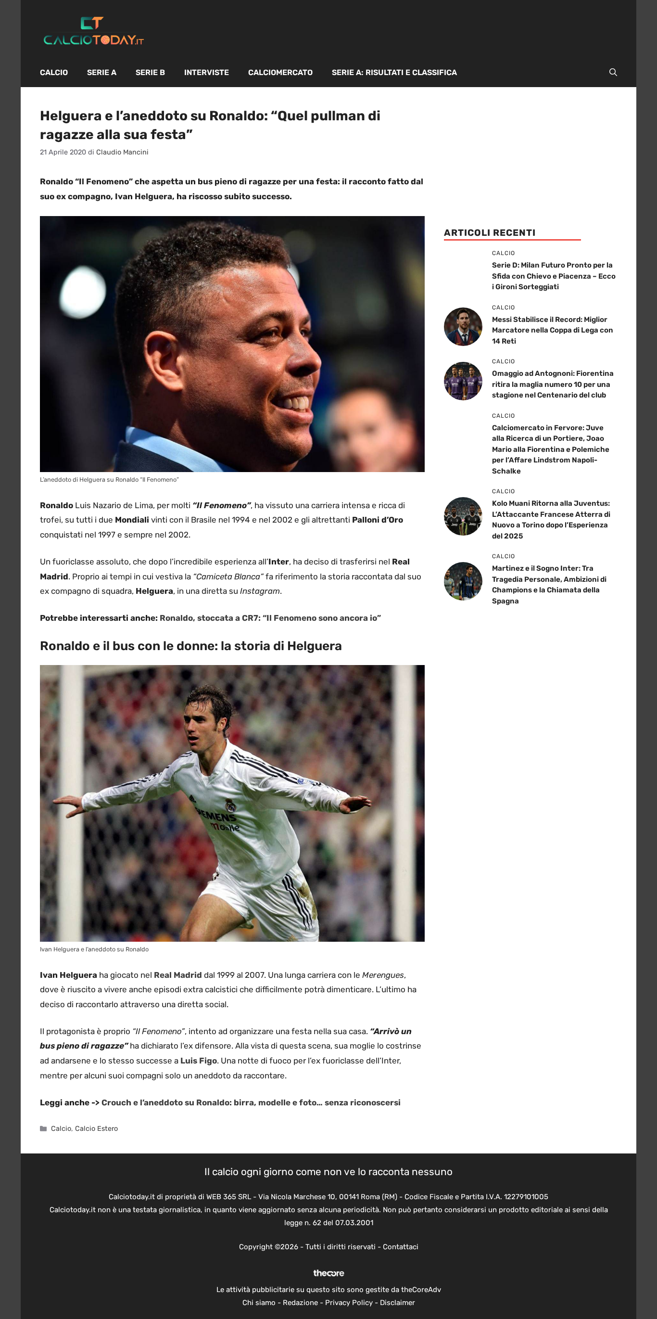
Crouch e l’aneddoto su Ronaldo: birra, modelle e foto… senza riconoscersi (251, 1102)
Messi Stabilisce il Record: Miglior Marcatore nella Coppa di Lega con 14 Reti (552, 330)
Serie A (101, 72)
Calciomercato (280, 72)
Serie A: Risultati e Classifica (394, 72)
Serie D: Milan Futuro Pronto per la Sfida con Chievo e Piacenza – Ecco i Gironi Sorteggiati (554, 276)
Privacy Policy (349, 1302)
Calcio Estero (96, 1128)
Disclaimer (397, 1302)
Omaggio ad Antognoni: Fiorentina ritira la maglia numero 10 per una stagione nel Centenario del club (553, 384)
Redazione (300, 1302)
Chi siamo (259, 1302)
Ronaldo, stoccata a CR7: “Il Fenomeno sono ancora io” (270, 618)
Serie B (150, 72)
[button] (613, 72)
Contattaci (400, 1246)
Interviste (206, 72)
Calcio (54, 72)
